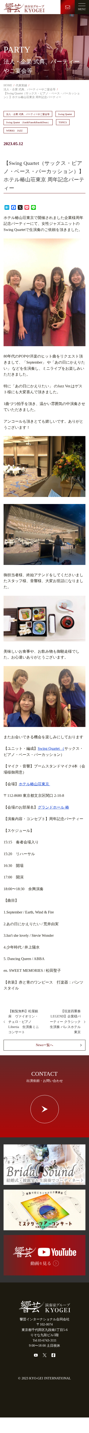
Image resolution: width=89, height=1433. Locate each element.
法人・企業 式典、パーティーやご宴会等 (28, 114)
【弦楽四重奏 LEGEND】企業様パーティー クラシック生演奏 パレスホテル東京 (67, 1021)
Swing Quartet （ (51, 748)
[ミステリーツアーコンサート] (44, 1227)
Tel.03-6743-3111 (44, 1340)
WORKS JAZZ (15, 130)
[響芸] (24, 7)
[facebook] (53, 1355)
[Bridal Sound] (44, 1182)
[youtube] (36, 1355)
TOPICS (63, 122)
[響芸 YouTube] (44, 1272)
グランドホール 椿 (53, 807)
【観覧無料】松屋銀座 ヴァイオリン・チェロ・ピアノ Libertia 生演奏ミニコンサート (23, 1021)
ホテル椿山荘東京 (34, 784)
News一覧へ (44, 1045)
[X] (45, 1355)
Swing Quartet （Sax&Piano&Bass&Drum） (28, 122)
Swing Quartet (65, 114)
